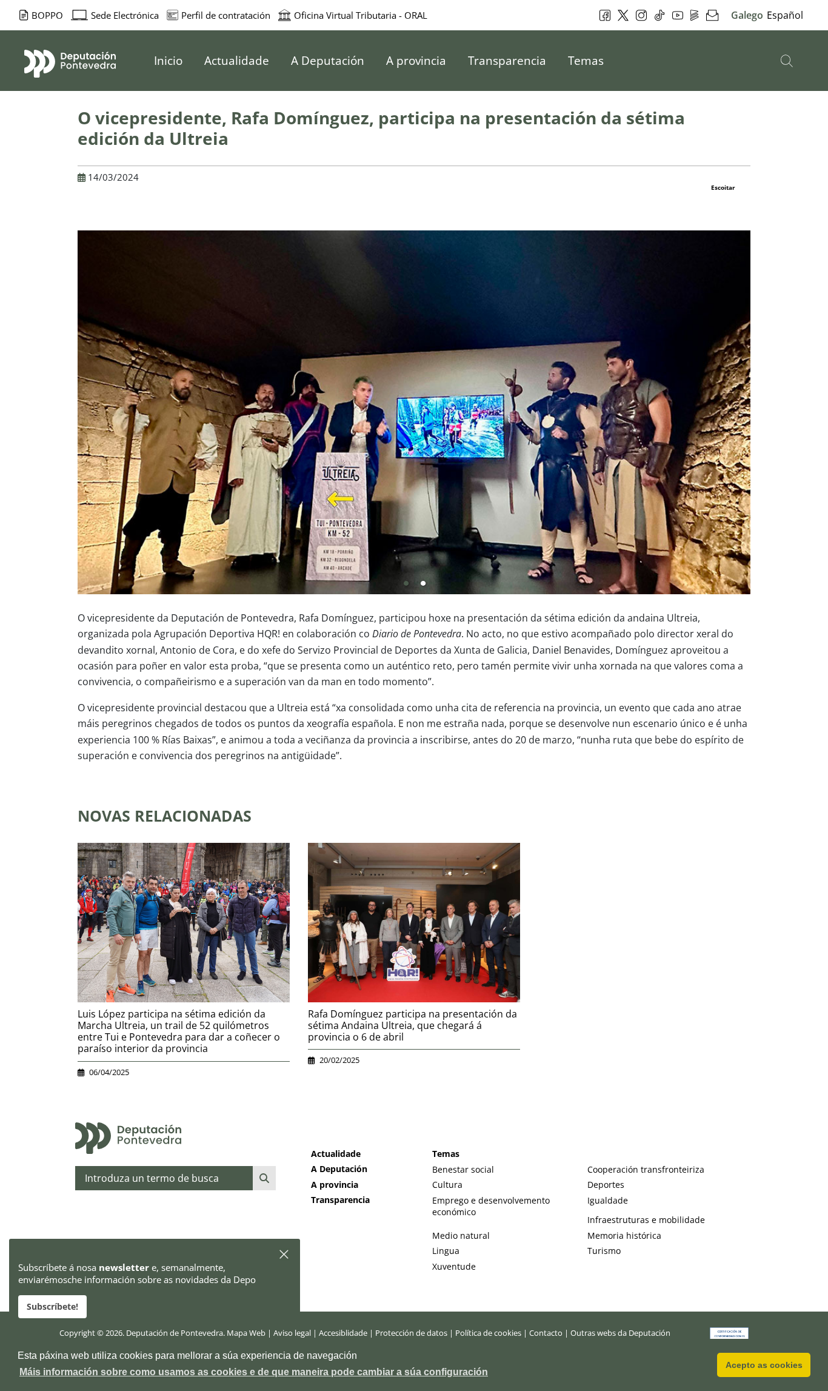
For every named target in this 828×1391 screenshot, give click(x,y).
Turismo (604, 1250)
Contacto (546, 1332)
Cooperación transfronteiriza (645, 1169)
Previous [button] (68, 417)
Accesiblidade (343, 1332)
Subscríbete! (52, 1306)
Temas (445, 1153)
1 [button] (406, 584)
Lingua (445, 1250)
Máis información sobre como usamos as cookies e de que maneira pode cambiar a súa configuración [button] (253, 1372)
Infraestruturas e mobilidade (646, 1219)
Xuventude (454, 1266)
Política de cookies (488, 1332)
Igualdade (607, 1200)
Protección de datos (411, 1332)
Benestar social (463, 1169)
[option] (414, 412)
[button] (285, 1255)
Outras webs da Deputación (620, 1332)
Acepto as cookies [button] (764, 1365)
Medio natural (461, 1235)
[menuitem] (168, 60)
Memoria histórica (624, 1235)
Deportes (605, 1184)
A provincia (334, 1184)
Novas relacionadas (165, 815)
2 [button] (423, 584)
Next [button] (759, 417)
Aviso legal (292, 1332)
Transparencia (340, 1199)
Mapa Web (246, 1332)
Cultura (447, 1184)
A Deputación (339, 1169)
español (785, 15)
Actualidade (336, 1153)
